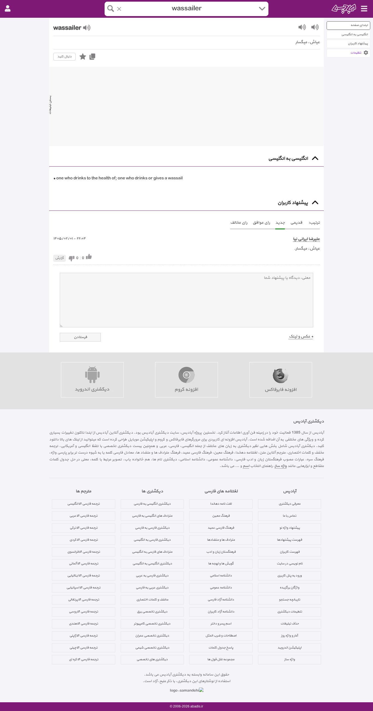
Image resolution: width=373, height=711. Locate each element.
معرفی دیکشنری (289, 503)
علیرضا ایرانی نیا (306, 239)
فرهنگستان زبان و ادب (221, 551)
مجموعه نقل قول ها (220, 659)
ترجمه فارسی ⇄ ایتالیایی (83, 575)
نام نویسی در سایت (290, 563)
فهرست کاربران (290, 551)
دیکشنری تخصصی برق (152, 611)
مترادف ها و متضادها (221, 539)
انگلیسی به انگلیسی (354, 34)
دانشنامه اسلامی (221, 575)
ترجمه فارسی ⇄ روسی (83, 611)
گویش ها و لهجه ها (221, 563)
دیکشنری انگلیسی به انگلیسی (152, 563)
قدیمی (296, 223)
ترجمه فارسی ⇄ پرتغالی (83, 599)
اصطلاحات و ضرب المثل (220, 635)
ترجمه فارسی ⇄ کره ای (83, 659)
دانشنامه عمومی (221, 587)
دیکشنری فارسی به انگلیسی (152, 539)
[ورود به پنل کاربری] (7, 8)
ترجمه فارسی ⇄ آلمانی (83, 563)
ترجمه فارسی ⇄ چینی (83, 647)
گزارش (59, 258)
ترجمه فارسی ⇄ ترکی (83, 527)
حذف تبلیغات (289, 623)
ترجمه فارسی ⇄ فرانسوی (83, 551)
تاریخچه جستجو (289, 599)
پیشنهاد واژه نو (289, 527)
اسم (246, 466)
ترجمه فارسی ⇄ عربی (83, 515)
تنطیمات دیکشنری (289, 611)
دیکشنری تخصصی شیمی (152, 647)
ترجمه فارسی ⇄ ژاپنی (83, 635)
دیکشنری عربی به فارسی (152, 587)
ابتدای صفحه (359, 25)
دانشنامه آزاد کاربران (221, 611)
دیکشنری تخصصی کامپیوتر (152, 623)
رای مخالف (238, 223)
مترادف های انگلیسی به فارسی (152, 515)
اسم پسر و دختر (221, 623)
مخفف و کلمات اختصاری (152, 599)
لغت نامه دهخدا (221, 503)
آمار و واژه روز (289, 635)
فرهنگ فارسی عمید (221, 527)
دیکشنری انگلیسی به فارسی (152, 503)
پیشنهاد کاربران (358, 43)
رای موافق (261, 223)
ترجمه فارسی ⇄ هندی (83, 623)
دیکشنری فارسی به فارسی (152, 527)
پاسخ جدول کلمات (220, 647)
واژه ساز (281, 466)
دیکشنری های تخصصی (152, 659)
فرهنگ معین (221, 515)
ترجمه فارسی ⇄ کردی (83, 539)
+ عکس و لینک (301, 336)
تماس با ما (289, 515)
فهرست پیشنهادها (289, 539)
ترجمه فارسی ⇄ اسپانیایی (83, 587)
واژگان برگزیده (289, 587)
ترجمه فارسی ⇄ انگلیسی (83, 503)
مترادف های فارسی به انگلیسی (152, 551)
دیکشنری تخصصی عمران (152, 635)
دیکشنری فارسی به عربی (152, 575)
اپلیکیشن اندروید (289, 647)
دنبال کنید (64, 56)
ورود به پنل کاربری (289, 575)
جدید (280, 223)
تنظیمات (355, 53)
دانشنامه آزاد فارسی (221, 599)
